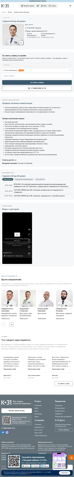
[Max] (7, 432)
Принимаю (65, 473)
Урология (38, 28)
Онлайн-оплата (60, 411)
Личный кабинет (60, 408)
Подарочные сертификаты (63, 416)
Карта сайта (38, 432)
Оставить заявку (37, 82)
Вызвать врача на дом (17, 411)
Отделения (38, 405)
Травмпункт (58, 414)
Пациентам (58, 405)
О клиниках (38, 424)
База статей (38, 430)
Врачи (10, 12)
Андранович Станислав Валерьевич (24, 311)
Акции (36, 416)
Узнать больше (63, 430)
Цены (36, 411)
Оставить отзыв (63, 383)
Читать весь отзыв (10, 369)
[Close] (66, 455)
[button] (11, 324)
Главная (3, 12)
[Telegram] (2, 432)
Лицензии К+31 (39, 427)
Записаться (5, 318)
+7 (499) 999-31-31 (8, 428)
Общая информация (41, 435)
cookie (44, 472)
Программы (38, 414)
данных (29, 474)
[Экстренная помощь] (71, 458)
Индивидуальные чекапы (37, 1)
